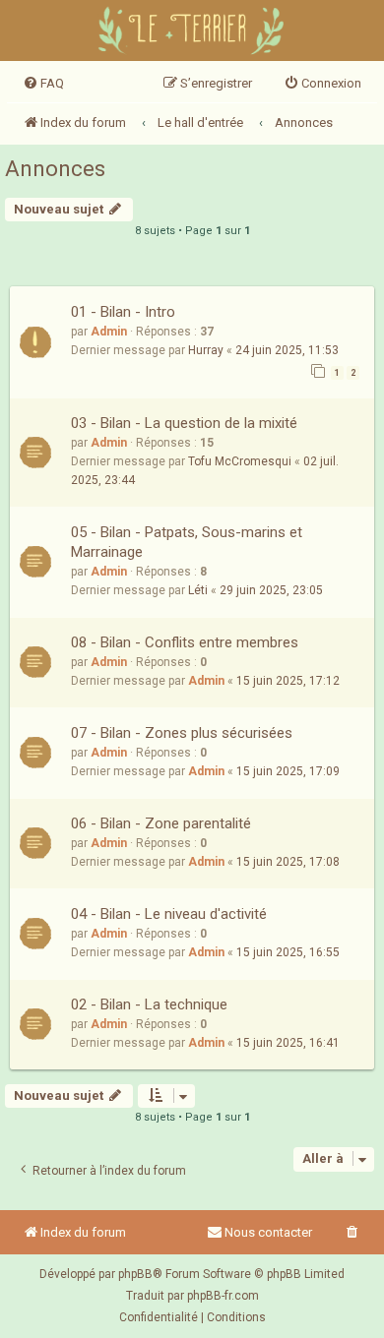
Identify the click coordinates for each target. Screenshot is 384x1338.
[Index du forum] (192, 33)
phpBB (135, 1274)
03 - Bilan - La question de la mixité (184, 423)
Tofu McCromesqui (239, 461)
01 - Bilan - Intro (123, 312)
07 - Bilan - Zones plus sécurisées (181, 733)
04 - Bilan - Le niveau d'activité (169, 914)
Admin (109, 331)
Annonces (55, 168)
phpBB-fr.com (223, 1296)
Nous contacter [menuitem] (268, 1232)
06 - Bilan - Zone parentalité (161, 823)
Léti (198, 590)
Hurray (206, 350)
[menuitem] (43, 83)
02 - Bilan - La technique (149, 1004)
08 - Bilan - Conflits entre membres (184, 642)
